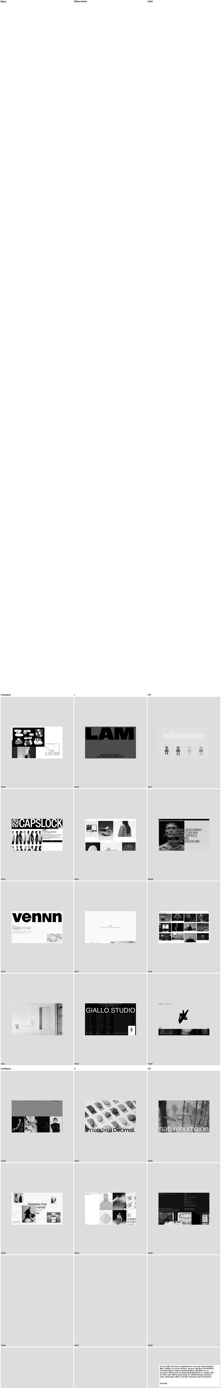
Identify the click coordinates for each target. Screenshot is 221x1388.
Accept (163, 1384)
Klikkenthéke (80, 2)
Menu (3, 2)
